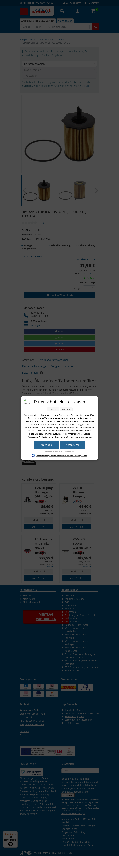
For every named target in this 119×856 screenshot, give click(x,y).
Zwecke (53, 409)
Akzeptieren (73, 445)
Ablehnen (46, 445)
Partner (66, 409)
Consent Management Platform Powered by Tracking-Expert (61, 455)
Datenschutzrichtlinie (53, 451)
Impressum (69, 451)
